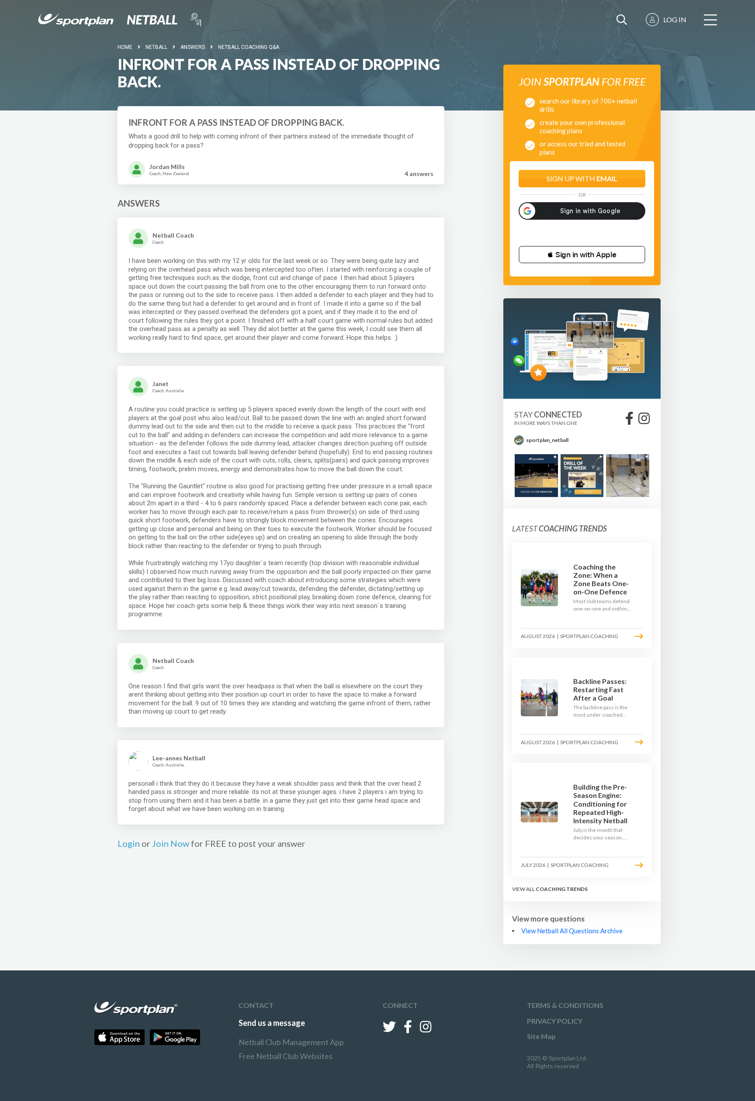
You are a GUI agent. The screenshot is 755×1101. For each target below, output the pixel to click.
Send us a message (272, 1023)
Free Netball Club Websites (285, 1056)
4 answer (419, 173)
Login (129, 843)
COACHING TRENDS (562, 889)
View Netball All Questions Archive (572, 931)
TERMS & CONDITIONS (565, 1005)
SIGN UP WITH (582, 178)
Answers (192, 47)
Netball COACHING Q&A (248, 47)
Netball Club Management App (291, 1042)
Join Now (170, 843)
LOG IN (674, 19)
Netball (156, 47)
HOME (125, 47)
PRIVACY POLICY (554, 1021)
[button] (582, 254)
